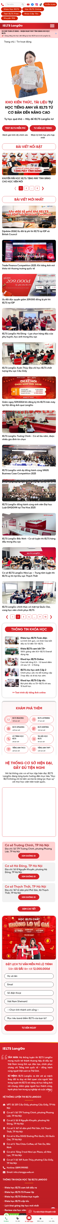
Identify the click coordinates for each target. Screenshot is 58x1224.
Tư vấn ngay (29, 1028)
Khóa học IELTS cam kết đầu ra (21, 1187)
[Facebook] (32, 4)
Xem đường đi (29, 856)
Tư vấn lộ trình (43, 128)
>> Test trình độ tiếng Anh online (29, 692)
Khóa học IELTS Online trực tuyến (22, 1196)
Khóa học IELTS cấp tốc (17, 1201)
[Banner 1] (27, 957)
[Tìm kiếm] (22, 4)
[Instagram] (36, 4)
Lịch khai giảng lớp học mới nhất (22, 1205)
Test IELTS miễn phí (15, 128)
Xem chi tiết (29, 909)
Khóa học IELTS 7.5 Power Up (19, 1192)
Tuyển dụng (50, 4)
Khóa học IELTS (11, 9)
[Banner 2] (31, 957)
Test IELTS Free (11, 14)
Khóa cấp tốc (31, 14)
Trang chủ (9, 42)
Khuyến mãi (9, 18)
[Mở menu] (52, 25)
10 (45, 617)
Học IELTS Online (33, 9)
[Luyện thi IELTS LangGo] (29, 1048)
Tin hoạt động (24, 42)
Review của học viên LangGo (20, 1210)
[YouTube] (28, 4)
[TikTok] (41, 4)
